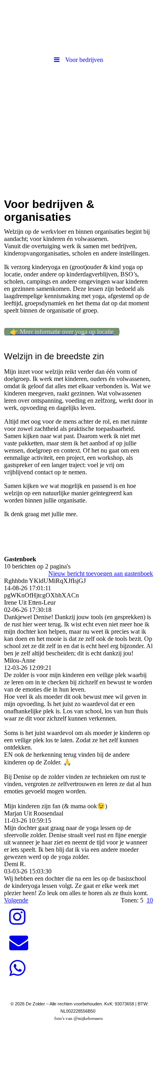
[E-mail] (18, 942)
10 (150, 900)
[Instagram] (16, 916)
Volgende (16, 900)
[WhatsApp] (16, 968)
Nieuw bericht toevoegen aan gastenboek (100, 573)
